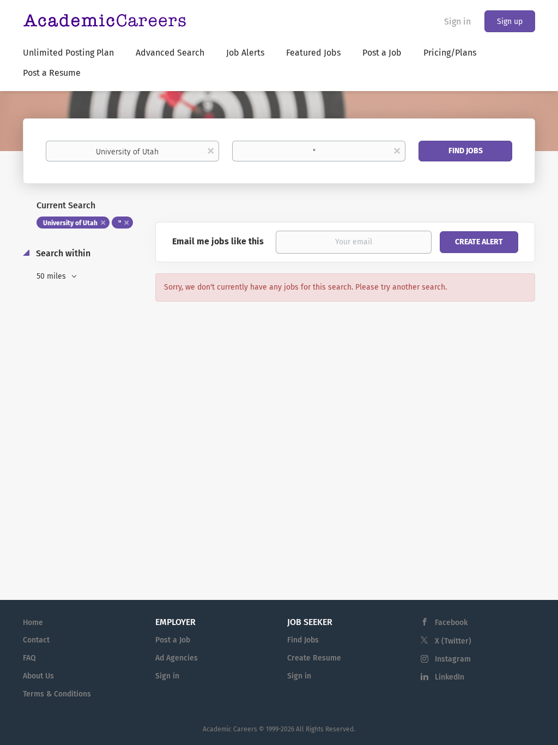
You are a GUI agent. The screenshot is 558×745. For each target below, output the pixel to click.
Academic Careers (230, 729)
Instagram (453, 659)
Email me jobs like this (218, 241)
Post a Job (172, 640)
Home (33, 622)
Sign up (510, 21)
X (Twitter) (453, 641)
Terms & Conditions (57, 694)
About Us (38, 676)
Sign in (457, 21)
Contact (36, 640)
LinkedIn (449, 677)
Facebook (451, 622)
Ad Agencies (176, 658)
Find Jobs (465, 150)
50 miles (52, 276)
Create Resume (314, 658)
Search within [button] (62, 253)
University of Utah (70, 223)
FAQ (29, 658)
